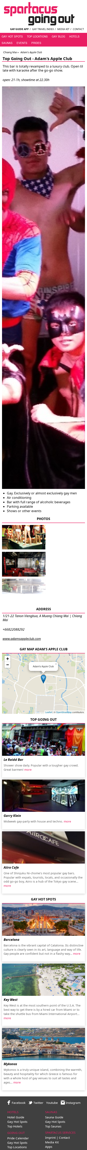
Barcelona (11, 939)
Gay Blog (58, 36)
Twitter (38, 1103)
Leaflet (48, 712)
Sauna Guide (54, 1117)
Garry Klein (12, 815)
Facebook (18, 1103)
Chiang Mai (10, 52)
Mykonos (10, 1064)
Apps (48, 1147)
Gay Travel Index (43, 29)
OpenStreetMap (64, 712)
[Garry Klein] (43, 796)
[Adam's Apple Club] (24, 548)
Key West (11, 999)
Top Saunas (53, 1126)
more (28, 770)
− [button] (7, 664)
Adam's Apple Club (53, 58)
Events (22, 43)
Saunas (7, 43)
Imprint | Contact (57, 1137)
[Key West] (43, 980)
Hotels (74, 36)
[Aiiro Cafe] (43, 847)
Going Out (16, 1133)
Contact (78, 29)
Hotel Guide (15, 1117)
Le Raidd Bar (13, 759)
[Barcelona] (43, 920)
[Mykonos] (43, 1044)
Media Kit (63, 29)
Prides (36, 43)
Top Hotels (14, 1126)
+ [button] (7, 658)
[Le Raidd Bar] (43, 740)
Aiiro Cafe (11, 867)
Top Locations (37, 36)
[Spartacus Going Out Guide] (43, 24)
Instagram (73, 1103)
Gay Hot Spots (12, 36)
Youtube (52, 1103)
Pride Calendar (18, 1138)
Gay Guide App (19, 29)
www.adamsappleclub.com (22, 638)
